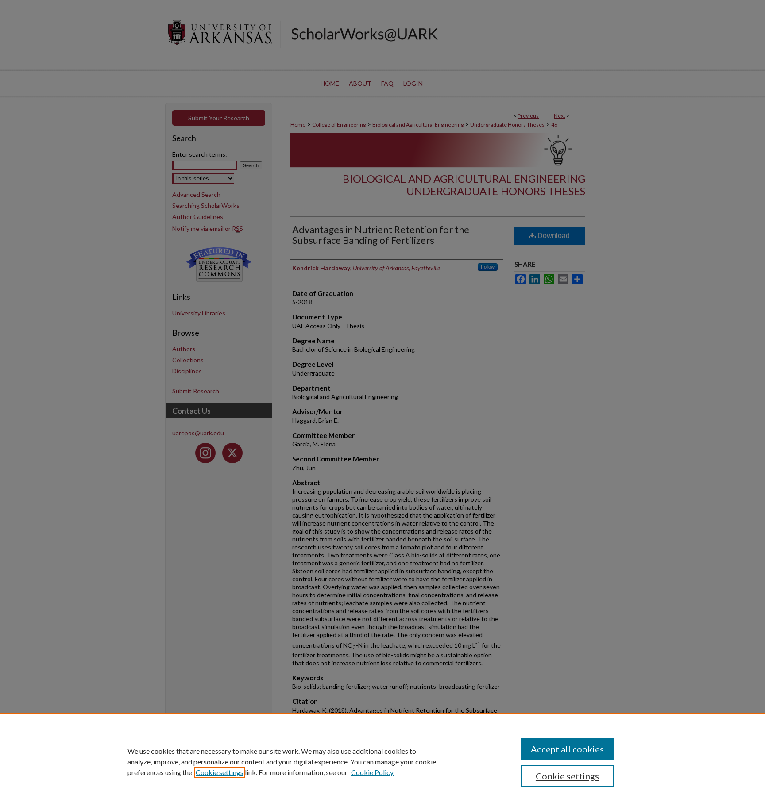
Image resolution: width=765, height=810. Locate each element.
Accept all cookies (567, 749)
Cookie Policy (372, 772)
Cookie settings (219, 772)
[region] (382, 761)
